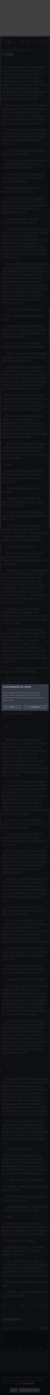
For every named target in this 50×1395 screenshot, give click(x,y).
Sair (12, 707)
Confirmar (35, 707)
